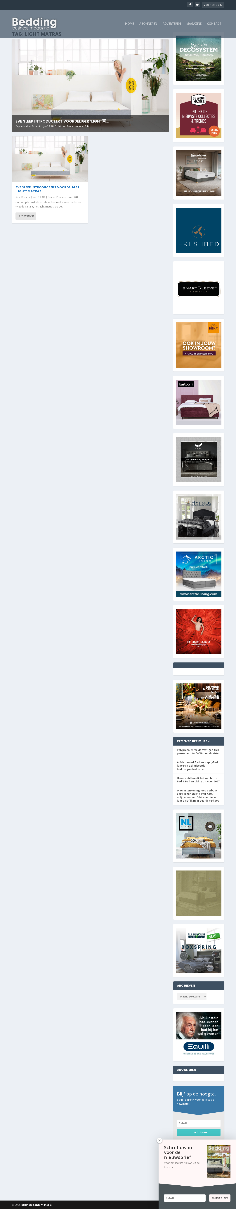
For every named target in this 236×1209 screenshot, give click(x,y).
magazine (194, 24)
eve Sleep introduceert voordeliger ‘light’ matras (47, 189)
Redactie (36, 126)
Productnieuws (75, 126)
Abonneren (148, 24)
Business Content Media (36, 1204)
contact (214, 24)
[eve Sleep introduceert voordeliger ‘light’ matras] (50, 159)
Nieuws (62, 126)
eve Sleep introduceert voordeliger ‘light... (62, 121)
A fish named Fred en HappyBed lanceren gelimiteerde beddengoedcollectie (197, 765)
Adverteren (172, 24)
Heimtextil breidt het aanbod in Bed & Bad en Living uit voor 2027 (198, 779)
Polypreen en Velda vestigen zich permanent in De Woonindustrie (198, 751)
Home (129, 24)
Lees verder (26, 216)
